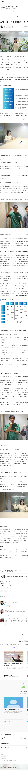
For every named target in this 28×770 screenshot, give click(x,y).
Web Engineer (3, 583)
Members (13, 14)
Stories (17, 14)
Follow (14, 11)
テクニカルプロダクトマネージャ (7, 585)
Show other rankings (23, 693)
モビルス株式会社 (12, 7)
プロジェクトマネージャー (5, 581)
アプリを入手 (23, 738)
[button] (14, 734)
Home (2, 14)
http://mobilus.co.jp (9, 8)
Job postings (24, 14)
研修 (6, 590)
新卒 (2, 590)
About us (7, 14)
